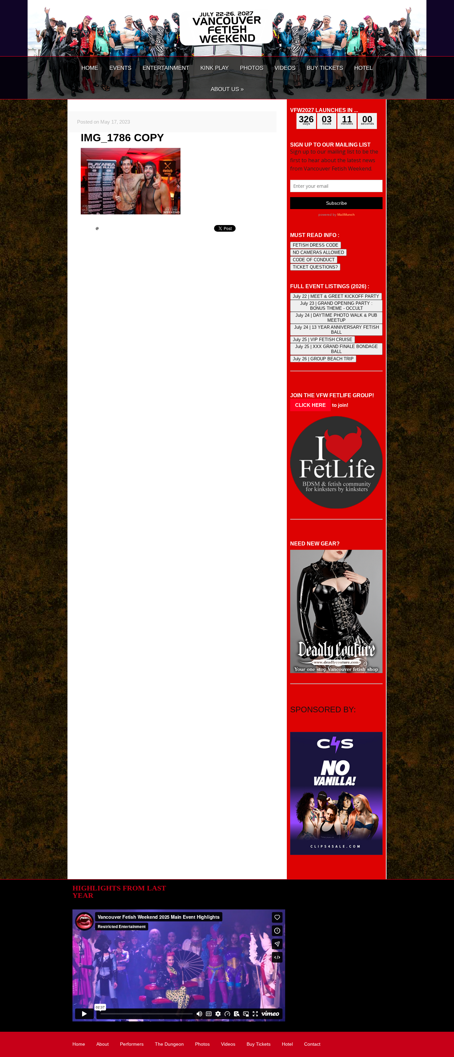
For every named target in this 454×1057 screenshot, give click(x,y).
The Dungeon (169, 1044)
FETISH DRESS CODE (315, 245)
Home (78, 1044)
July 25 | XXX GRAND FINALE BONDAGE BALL (336, 349)
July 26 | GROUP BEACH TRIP (323, 358)
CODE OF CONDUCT (314, 259)
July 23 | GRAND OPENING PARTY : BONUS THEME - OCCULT (336, 306)
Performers (132, 1044)
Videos (228, 1044)
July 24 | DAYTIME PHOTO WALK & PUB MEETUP (336, 318)
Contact (312, 1044)
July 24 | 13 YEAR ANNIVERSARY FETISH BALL (336, 330)
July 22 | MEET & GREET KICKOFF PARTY (336, 296)
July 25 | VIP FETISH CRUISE (322, 339)
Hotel (287, 1044)
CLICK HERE (310, 405)
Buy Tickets (259, 1044)
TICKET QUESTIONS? (315, 267)
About (102, 1044)
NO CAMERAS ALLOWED (318, 252)
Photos (202, 1044)
